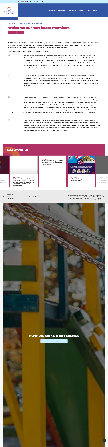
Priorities (61, 10)
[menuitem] (102, 10)
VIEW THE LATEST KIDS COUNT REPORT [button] (54, 341)
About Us (52, 10)
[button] (102, 10)
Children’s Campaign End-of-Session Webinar (80, 180)
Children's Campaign (27, 23)
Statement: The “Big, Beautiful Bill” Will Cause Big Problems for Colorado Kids (52, 162)
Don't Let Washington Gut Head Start (39, 2)
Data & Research (84, 10)
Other (20, 32)
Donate (95, 10)
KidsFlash (12, 32)
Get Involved (72, 10)
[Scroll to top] (104, 441)
